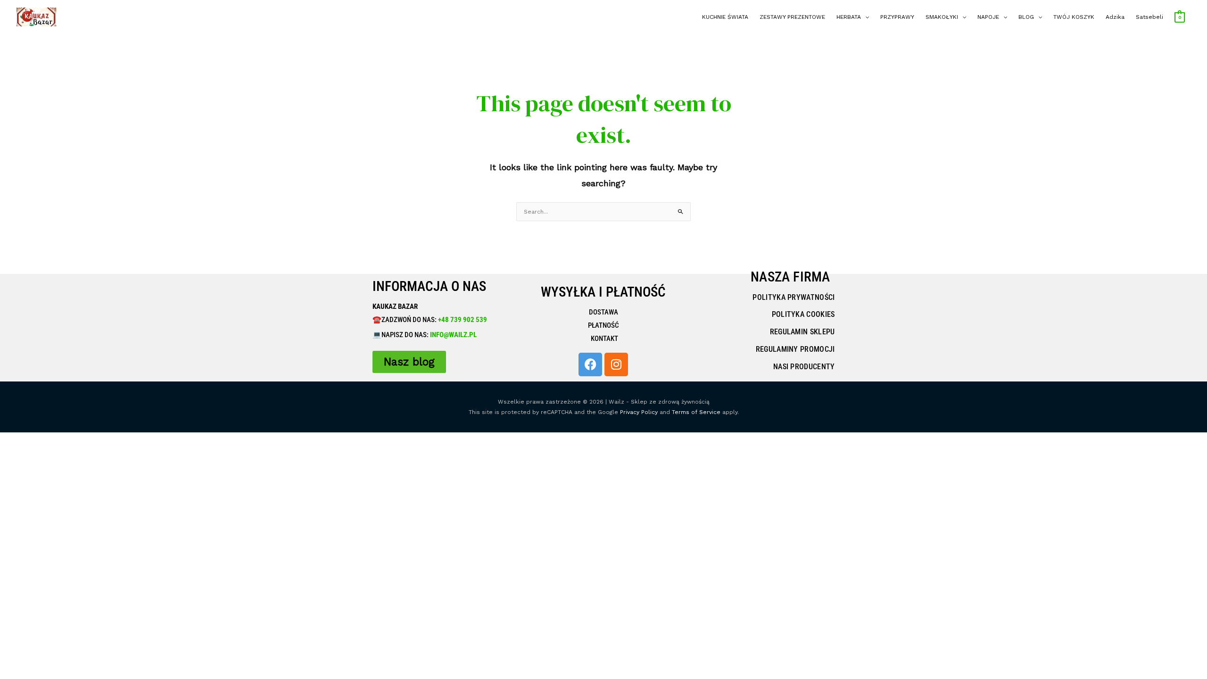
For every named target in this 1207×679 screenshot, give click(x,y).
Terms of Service (696, 412)
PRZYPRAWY (897, 17)
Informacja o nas (429, 286)
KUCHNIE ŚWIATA (725, 17)
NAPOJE (988, 17)
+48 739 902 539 (462, 319)
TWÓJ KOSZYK (1073, 17)
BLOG (1026, 17)
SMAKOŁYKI (942, 17)
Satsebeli (1149, 17)
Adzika (1115, 17)
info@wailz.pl (453, 335)
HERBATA (848, 17)
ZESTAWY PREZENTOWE (792, 17)
